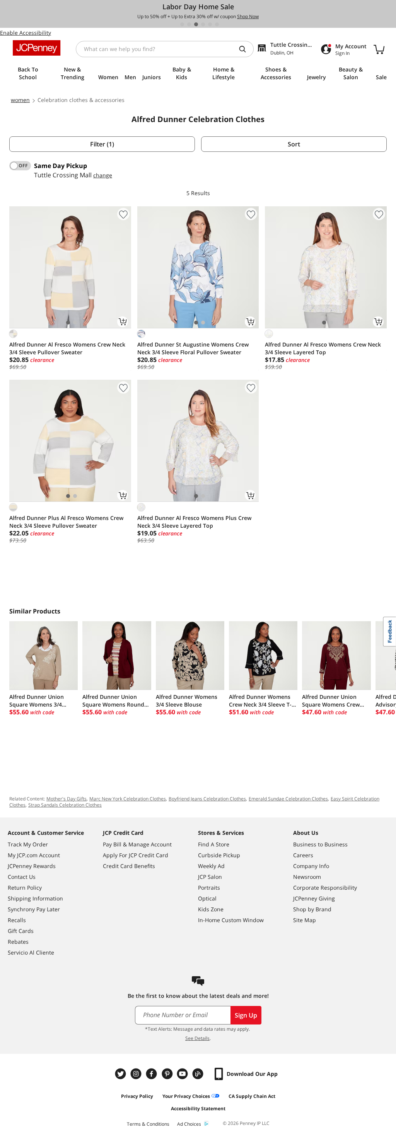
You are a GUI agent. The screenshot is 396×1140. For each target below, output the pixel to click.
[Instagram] (137, 1074)
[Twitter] (121, 1074)
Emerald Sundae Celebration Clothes (288, 798)
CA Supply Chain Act (252, 1096)
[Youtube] (183, 1074)
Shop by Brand (312, 909)
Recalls (17, 920)
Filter (102, 144)
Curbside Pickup (219, 855)
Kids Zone (211, 909)
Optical (207, 898)
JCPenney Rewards (32, 866)
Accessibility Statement (198, 1108)
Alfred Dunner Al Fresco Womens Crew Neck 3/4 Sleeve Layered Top (323, 348)
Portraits (209, 887)
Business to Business (320, 844)
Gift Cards (21, 930)
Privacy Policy (137, 1096)
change (102, 175)
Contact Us (22, 876)
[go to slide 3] (196, 24)
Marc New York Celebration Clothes (127, 798)
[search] (245, 49)
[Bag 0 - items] (379, 49)
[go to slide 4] (203, 24)
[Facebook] (152, 1074)
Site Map (304, 920)
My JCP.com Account (34, 855)
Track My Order (28, 844)
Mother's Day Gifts (66, 798)
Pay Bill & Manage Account (137, 844)
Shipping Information (35, 898)
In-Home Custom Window (231, 920)
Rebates (18, 941)
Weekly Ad (211, 866)
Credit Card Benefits (129, 866)
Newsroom (307, 876)
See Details (197, 1038)
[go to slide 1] (182, 24)
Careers (303, 855)
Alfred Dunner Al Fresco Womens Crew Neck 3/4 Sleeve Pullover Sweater (67, 348)
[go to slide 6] (217, 24)
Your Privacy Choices (186, 1096)
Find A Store (213, 844)
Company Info (311, 866)
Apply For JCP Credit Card (135, 855)
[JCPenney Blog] (199, 1074)
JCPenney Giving (314, 898)
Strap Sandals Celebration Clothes (65, 805)
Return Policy (25, 887)
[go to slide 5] (210, 24)
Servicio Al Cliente (31, 952)
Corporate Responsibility (325, 887)
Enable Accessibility (25, 32)
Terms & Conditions (148, 1124)
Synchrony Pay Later (34, 909)
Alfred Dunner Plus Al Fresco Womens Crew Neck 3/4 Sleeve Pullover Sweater (66, 521)
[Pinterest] (168, 1074)
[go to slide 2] (189, 24)
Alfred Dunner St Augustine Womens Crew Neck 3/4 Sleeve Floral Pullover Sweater (193, 348)
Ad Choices (189, 1124)
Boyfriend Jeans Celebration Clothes (207, 798)
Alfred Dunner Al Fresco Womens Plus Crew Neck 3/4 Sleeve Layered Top (194, 521)
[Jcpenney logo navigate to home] (36, 48)
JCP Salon (210, 876)
